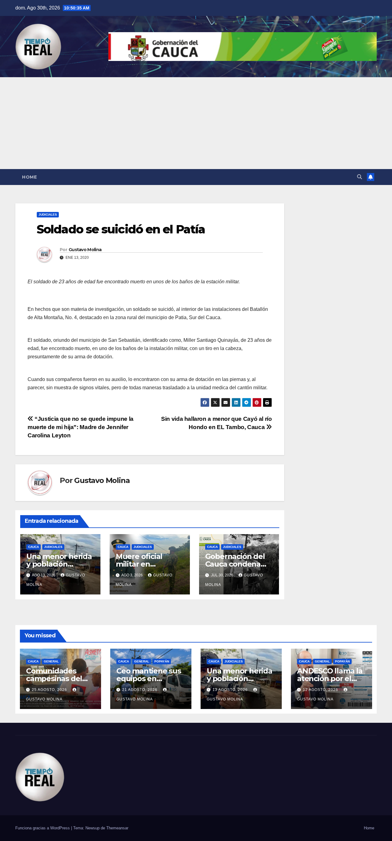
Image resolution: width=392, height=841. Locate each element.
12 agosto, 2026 (321, 690)
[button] (359, 176)
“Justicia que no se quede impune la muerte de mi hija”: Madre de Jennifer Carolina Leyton (81, 427)
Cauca (33, 547)
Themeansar (117, 828)
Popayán (161, 661)
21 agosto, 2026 (140, 690)
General (51, 661)
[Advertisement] (196, 123)
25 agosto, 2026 (50, 690)
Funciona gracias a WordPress (43, 828)
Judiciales (48, 214)
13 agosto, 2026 (231, 690)
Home (29, 177)
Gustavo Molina (85, 249)
